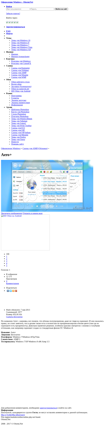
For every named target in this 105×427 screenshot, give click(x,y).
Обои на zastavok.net (20, 89)
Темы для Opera (18, 139)
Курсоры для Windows (21, 61)
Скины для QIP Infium (20, 132)
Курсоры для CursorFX (21, 63)
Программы (16, 96)
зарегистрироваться (48, 408)
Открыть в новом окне (33, 213)
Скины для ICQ (18, 128)
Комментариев (12, 282)
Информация (17, 105)
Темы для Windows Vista (21, 47)
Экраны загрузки (18, 100)
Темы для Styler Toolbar (21, 126)
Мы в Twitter (6, 415)
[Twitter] (10, 290)
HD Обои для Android (20, 91)
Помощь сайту (17, 144)
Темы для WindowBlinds (21, 119)
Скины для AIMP (19, 73)
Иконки (14, 54)
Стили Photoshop (18, 114)
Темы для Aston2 (18, 123)
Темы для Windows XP (21, 50)
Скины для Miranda (19, 135)
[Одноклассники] (13, 290)
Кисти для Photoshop (20, 112)
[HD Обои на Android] (25, 250)
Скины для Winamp (19, 75)
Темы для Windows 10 (20, 40)
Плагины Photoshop (19, 116)
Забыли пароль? (13, 13)
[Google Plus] (16, 290)
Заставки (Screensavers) (21, 86)
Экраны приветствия (20, 103)
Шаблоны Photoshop (20, 109)
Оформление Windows (10, 148)
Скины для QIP (18, 130)
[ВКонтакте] (8, 290)
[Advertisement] (52, 300)
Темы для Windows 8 (20, 43)
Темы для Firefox (18, 137)
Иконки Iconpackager (20, 56)
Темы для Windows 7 (20, 45)
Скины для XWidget (20, 70)
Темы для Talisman (19, 121)
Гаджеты (15, 98)
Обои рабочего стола (20, 82)
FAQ (8, 31)
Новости (15, 142)
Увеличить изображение (11, 213)
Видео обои (16, 84)
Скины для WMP (18, 77)
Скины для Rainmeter (20, 68)
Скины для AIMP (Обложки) (35, 148)
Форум (9, 33)
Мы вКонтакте (18, 415)
